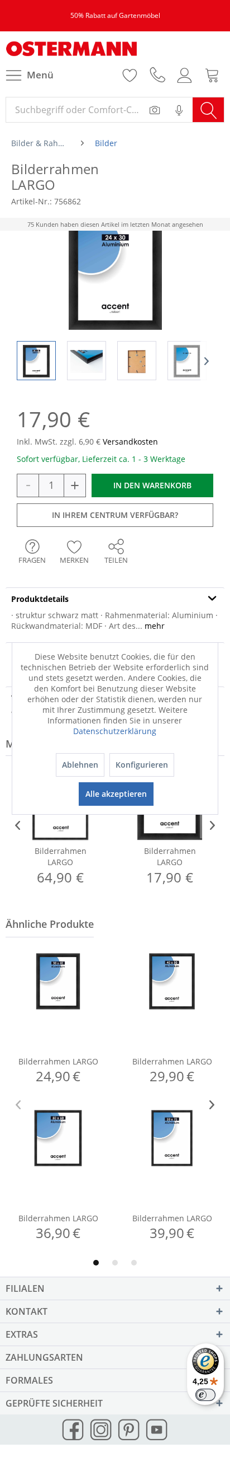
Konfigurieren (142, 764)
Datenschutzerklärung (114, 731)
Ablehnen (80, 764)
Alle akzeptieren (116, 793)
